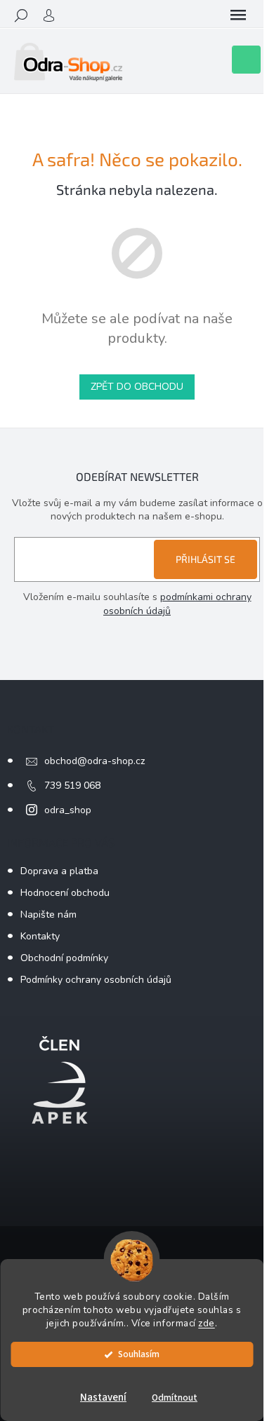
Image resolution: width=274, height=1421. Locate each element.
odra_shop (67, 810)
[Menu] (238, 15)
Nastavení (103, 1397)
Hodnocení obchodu (65, 892)
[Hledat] (21, 15)
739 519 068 (72, 785)
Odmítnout (174, 1397)
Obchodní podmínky (64, 958)
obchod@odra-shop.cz (94, 761)
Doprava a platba (59, 871)
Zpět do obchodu (137, 386)
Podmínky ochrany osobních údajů (95, 979)
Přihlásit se (205, 559)
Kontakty (40, 936)
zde (206, 1323)
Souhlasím (138, 1354)
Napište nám (48, 914)
